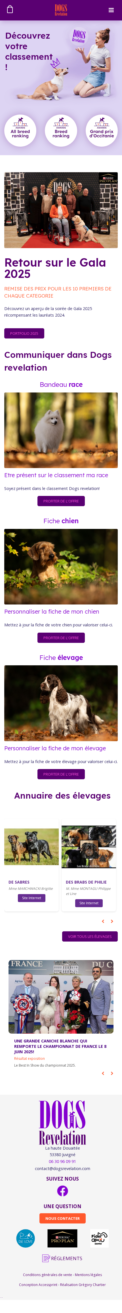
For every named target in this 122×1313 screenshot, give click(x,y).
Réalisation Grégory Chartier (83, 1284)
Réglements (66, 1258)
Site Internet (31, 898)
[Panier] (10, 10)
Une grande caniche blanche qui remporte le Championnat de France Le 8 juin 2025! (60, 1046)
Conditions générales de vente (48, 1274)
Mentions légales (88, 1274)
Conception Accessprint (38, 1284)
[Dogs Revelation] (61, 9)
